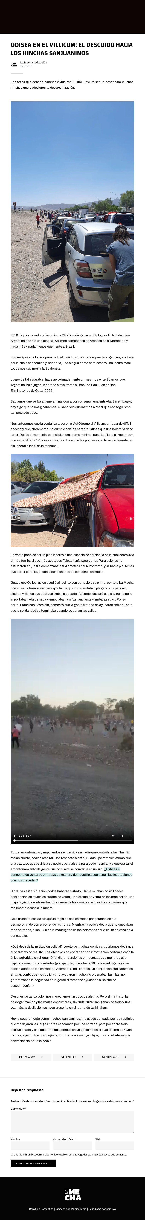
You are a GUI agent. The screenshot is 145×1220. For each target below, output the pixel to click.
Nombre (16, 1139)
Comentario (18, 1108)
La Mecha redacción (33, 62)
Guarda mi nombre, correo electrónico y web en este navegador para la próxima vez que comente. (70, 1154)
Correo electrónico (65, 1139)
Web (97, 1139)
